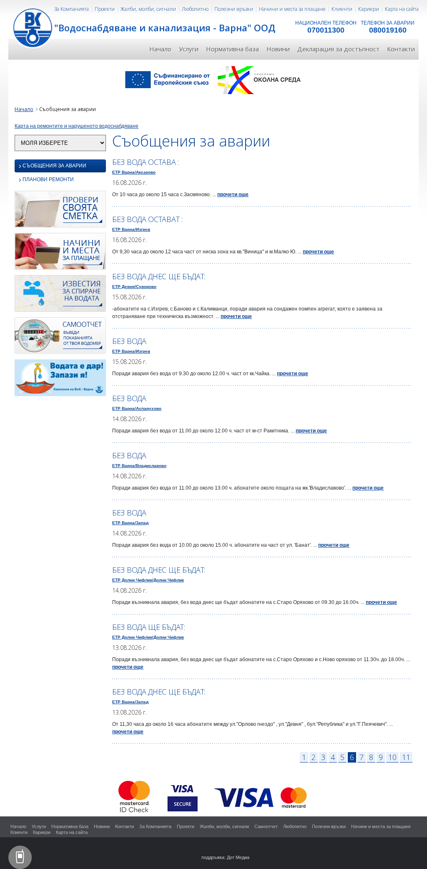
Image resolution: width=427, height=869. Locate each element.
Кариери (368, 9)
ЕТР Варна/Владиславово (139, 465)
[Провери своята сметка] (60, 211)
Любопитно (195, 9)
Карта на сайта (402, 9)
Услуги (188, 49)
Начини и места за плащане (292, 9)
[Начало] (33, 27)
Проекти (105, 9)
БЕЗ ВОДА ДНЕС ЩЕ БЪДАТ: (158, 276)
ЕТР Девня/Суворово (134, 286)
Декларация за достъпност (338, 49)
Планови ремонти (46, 180)
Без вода (129, 341)
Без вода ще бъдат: (148, 627)
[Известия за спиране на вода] (60, 295)
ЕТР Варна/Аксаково (134, 172)
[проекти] (213, 79)
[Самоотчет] (60, 338)
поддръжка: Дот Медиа (225, 857)
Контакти (401, 49)
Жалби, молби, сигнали (148, 9)
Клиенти (342, 9)
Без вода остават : (147, 219)
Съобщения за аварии (52, 166)
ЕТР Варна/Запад (130, 522)
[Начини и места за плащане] (60, 253)
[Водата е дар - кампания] (60, 380)
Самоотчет (266, 826)
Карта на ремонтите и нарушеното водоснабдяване (76, 126)
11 (406, 757)
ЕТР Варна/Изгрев (131, 229)
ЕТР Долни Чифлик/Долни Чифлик (148, 580)
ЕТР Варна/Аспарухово (136, 408)
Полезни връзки (233, 9)
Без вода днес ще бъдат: (158, 570)
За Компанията (71, 9)
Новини (278, 49)
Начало (160, 49)
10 (392, 757)
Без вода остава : (145, 162)
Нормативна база (232, 49)
